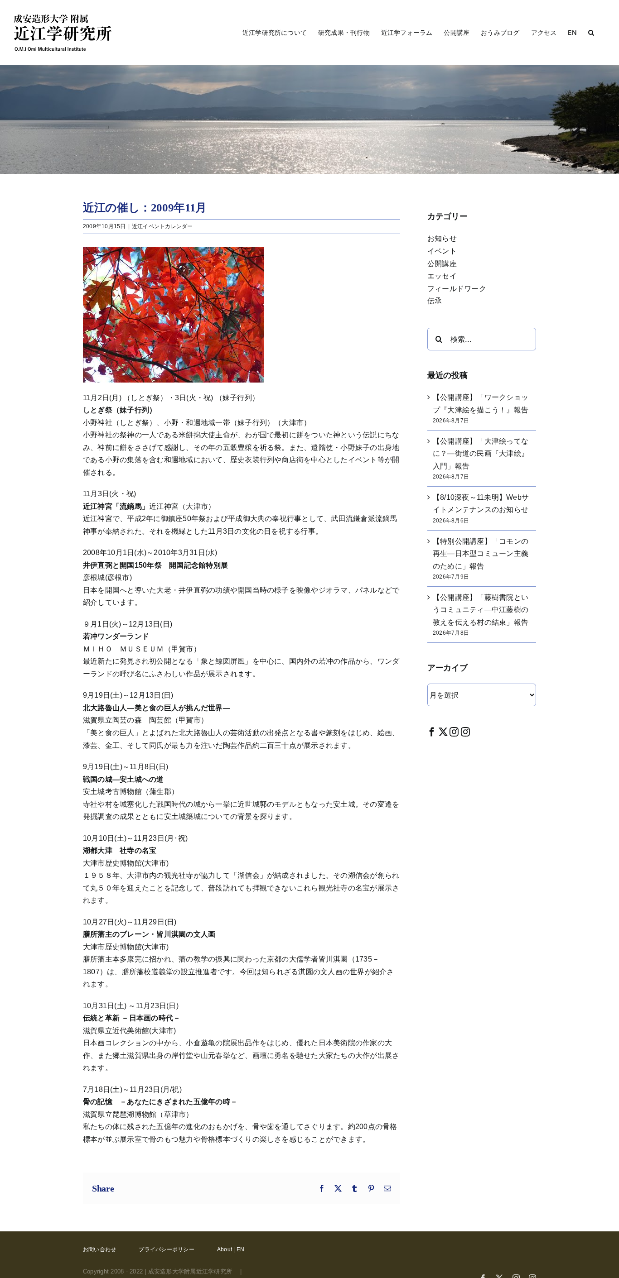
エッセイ (442, 276)
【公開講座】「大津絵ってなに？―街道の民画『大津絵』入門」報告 (480, 453)
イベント (442, 251)
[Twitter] (443, 732)
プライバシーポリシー (166, 1249)
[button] (591, 32)
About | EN (230, 1249)
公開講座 (442, 264)
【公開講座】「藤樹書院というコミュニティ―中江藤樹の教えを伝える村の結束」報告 (480, 610)
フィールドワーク (456, 288)
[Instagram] (454, 732)
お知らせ (442, 238)
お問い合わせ (99, 1249)
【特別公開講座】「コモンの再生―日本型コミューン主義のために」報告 (480, 553)
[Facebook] (431, 732)
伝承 (434, 301)
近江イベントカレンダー (162, 226)
